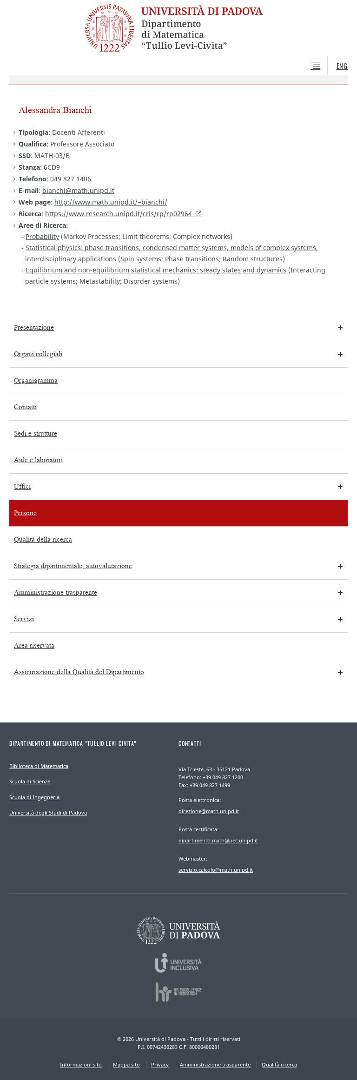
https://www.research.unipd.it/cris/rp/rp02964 (118, 213)
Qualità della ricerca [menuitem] (43, 539)
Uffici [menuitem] (22, 486)
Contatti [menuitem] (25, 407)
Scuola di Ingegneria (34, 797)
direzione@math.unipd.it (208, 811)
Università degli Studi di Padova (48, 812)
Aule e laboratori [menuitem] (38, 460)
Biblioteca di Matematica (38, 765)
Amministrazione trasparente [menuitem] (55, 592)
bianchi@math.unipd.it (78, 190)
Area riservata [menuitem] (34, 645)
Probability (42, 236)
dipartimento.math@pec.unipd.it (218, 840)
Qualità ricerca (279, 1064)
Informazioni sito (81, 1064)
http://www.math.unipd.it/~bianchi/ (110, 202)
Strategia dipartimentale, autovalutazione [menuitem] (73, 566)
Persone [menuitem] (25, 513)
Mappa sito (126, 1064)
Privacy (160, 1064)
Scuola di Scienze (29, 781)
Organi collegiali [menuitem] (38, 354)
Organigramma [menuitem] (36, 380)
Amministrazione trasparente (215, 1064)
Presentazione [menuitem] (34, 327)
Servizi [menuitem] (24, 619)
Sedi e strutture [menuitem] (35, 433)
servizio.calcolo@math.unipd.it (215, 869)
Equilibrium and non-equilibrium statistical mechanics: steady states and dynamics (156, 269)
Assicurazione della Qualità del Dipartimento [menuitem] (79, 672)
